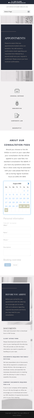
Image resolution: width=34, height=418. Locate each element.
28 (20, 206)
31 (6, 210)
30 (28, 206)
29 (24, 206)
